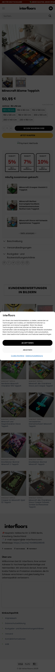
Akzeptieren (27, 342)
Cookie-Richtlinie (17, 356)
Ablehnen (27, 350)
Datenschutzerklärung (34, 356)
